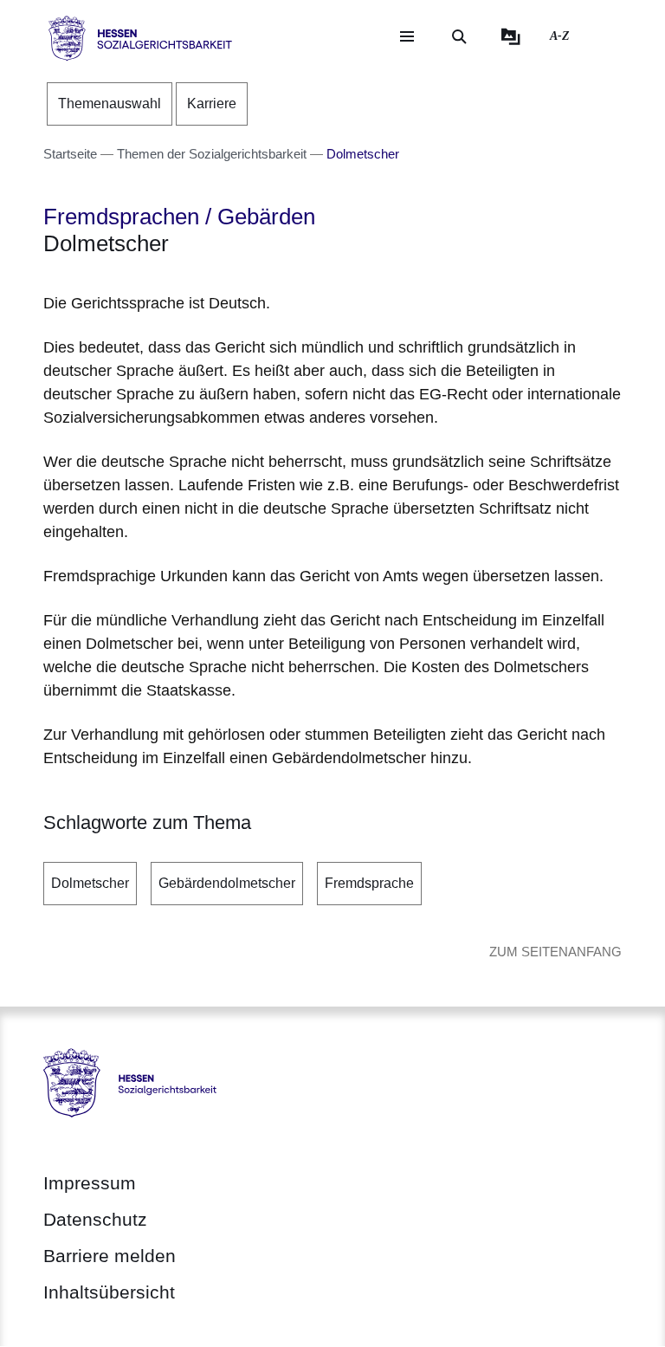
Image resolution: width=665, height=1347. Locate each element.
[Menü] (407, 36)
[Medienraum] (511, 36)
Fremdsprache (369, 883)
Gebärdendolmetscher (226, 883)
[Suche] (459, 36)
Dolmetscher (90, 883)
